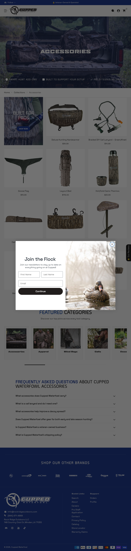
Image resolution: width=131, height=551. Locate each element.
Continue (41, 291)
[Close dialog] (112, 244)
